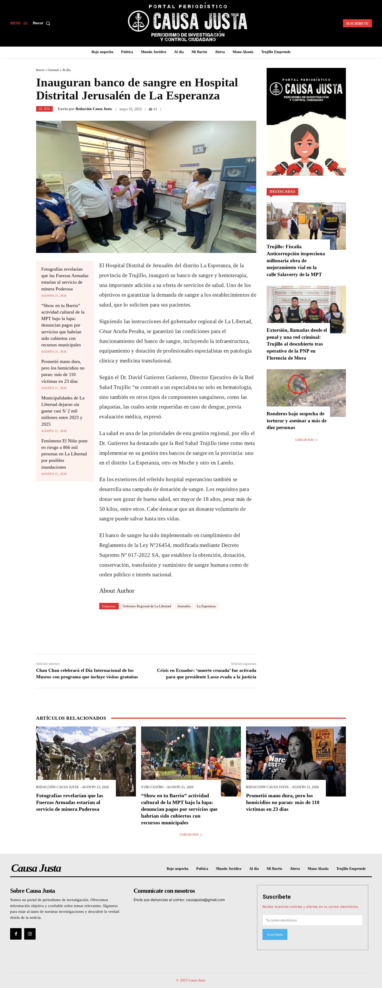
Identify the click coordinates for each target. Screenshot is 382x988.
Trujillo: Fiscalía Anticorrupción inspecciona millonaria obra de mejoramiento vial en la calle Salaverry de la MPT (296, 260)
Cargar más (304, 439)
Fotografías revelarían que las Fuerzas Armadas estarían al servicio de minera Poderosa (69, 802)
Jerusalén (183, 606)
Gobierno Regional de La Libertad (147, 606)
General (53, 70)
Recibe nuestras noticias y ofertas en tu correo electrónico (310, 906)
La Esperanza (206, 606)
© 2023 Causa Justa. (191, 980)
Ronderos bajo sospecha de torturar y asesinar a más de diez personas (296, 420)
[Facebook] (16, 934)
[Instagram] (30, 934)
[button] (42, 23)
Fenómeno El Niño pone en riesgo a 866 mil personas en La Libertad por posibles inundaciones (64, 454)
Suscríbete (276, 897)
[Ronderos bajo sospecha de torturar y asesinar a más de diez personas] (306, 393)
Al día (66, 70)
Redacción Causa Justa (94, 109)
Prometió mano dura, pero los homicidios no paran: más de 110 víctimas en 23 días (282, 802)
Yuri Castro (152, 787)
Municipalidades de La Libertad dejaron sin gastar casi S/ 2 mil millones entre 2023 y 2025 (62, 411)
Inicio (40, 70)
